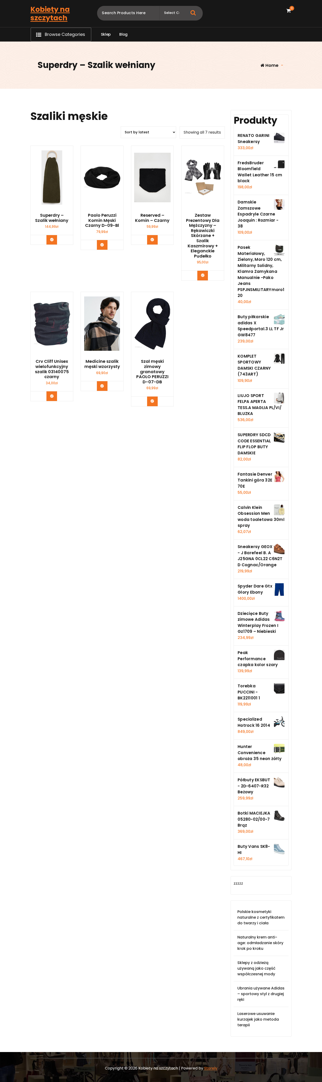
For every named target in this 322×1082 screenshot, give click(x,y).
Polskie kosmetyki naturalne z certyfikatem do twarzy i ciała (261, 917)
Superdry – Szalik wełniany (51, 218)
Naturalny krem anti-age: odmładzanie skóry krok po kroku (260, 942)
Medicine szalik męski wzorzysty (102, 364)
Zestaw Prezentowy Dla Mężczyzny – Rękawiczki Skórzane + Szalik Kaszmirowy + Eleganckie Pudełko (202, 235)
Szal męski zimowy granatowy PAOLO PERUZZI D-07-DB (152, 371)
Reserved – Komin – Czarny (152, 218)
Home (271, 65)
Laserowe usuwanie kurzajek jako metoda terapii (258, 1019)
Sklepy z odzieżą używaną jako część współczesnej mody (256, 968)
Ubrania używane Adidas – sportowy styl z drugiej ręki (261, 993)
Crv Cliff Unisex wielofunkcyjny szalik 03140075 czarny (52, 369)
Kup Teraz (55, 239)
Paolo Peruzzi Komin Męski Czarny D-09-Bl (102, 220)
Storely (210, 1068)
